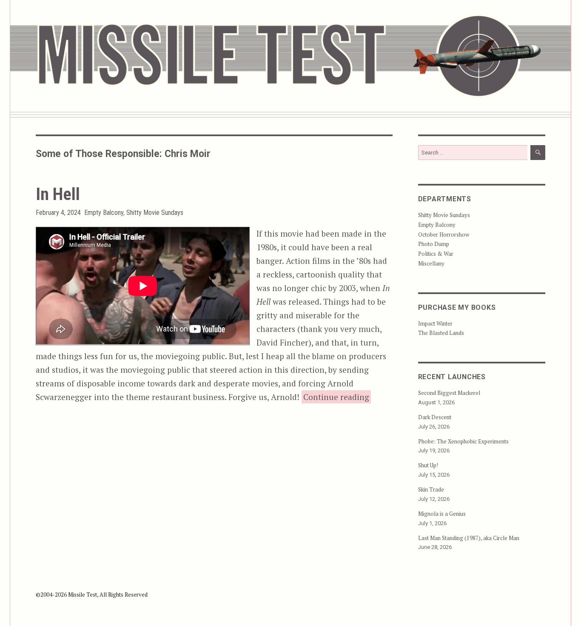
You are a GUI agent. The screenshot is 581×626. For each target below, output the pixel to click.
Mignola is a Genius (442, 513)
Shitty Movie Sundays (154, 213)
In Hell (58, 194)
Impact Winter (435, 323)
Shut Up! (428, 465)
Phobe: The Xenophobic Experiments (463, 441)
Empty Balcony (103, 213)
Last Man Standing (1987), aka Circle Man (468, 538)
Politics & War (435, 253)
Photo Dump (433, 244)
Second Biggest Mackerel (449, 393)
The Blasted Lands (441, 333)
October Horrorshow (443, 234)
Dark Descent (434, 417)
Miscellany (431, 263)
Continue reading (337, 396)
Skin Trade (431, 489)
